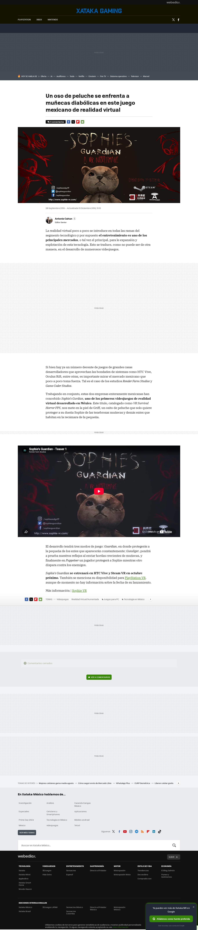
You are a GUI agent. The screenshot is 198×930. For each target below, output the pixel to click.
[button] (65, 218)
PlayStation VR (135, 578)
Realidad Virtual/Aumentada (85, 599)
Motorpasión (119, 870)
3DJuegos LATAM (50, 907)
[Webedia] (173, 2)
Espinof (69, 874)
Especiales (24, 811)
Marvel (146, 76)
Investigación (25, 802)
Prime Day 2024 (26, 819)
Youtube (125, 831)
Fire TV (103, 76)
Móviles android (82, 819)
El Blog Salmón (168, 870)
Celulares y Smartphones (53, 813)
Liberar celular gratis (164, 783)
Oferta (43, 76)
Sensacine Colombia (71, 912)
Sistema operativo (118, 76)
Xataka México (25, 907)
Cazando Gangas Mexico (82, 804)
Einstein (92, 76)
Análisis (50, 802)
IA (51, 76)
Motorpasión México (119, 908)
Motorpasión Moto (122, 874)
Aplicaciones (80, 811)
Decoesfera (143, 874)
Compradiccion (144, 878)
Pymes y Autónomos (166, 875)
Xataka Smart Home (25, 883)
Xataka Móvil (24, 874)
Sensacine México (74, 907)
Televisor (135, 76)
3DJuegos (46, 870)
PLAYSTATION (24, 19)
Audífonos (61, 76)
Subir (171, 857)
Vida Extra (47, 874)
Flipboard (78, 122)
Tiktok (159, 831)
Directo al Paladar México (98, 908)
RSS (142, 831)
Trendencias (143, 870)
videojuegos (52, 825)
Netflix (81, 76)
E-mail (82, 122)
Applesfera (23, 878)
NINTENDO (53, 19)
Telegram (136, 831)
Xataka (22, 870)
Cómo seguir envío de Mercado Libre (95, 783)
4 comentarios (57, 121)
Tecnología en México (134, 599)
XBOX (39, 19)
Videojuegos (99, 10)
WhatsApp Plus (123, 783)
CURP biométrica (142, 783)
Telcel (77, 825)
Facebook (178, 19)
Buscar (174, 845)
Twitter (173, 19)
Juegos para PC (111, 599)
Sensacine (71, 870)
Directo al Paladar (98, 870)
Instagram (130, 831)
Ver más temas (26, 832)
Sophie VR (79, 590)
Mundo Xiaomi (25, 889)
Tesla (72, 76)
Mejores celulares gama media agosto (56, 783)
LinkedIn (153, 831)
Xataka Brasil (25, 911)
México (22, 825)
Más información (120, 927)
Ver (100, 677)
